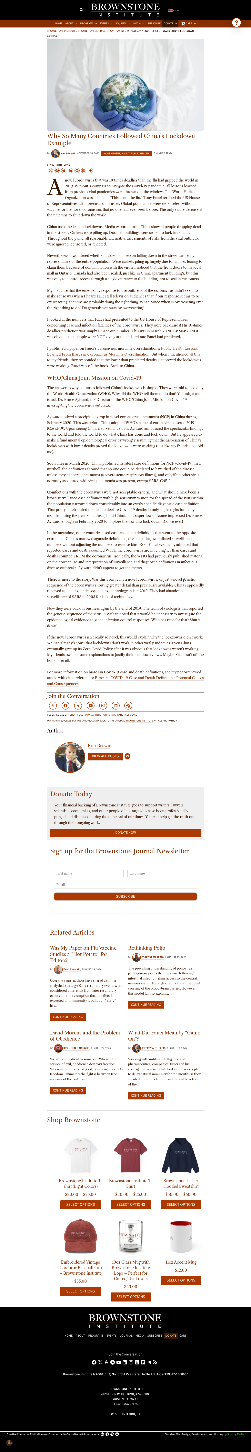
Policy (125, 154)
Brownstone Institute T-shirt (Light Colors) (80, 1183)
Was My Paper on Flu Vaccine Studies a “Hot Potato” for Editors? (83, 954)
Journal (126, 1335)
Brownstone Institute (61, 31)
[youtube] (119, 1362)
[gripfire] (107, 1362)
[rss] (156, 1362)
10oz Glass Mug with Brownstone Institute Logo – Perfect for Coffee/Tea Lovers (131, 1270)
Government (116, 31)
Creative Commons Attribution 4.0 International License (103, 715)
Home (69, 1335)
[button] (81, 10)
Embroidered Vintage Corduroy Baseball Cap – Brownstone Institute (80, 1268)
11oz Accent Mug (181, 1262)
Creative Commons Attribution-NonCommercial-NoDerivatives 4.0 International (53, 1434)
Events (112, 1335)
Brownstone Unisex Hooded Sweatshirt (181, 1183)
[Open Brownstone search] (236, 22)
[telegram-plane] (150, 1362)
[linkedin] (125, 1362)
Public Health (140, 154)
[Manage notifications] (9, 1443)
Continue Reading (68, 1016)
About (80, 1335)
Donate (170, 1335)
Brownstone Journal (92, 31)
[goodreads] (138, 1362)
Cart (182, 1335)
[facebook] (95, 1362)
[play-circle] (113, 1362)
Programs (96, 1335)
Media (140, 1335)
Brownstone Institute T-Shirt (131, 1183)
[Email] (127, 756)
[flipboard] (144, 1362)
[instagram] (132, 1362)
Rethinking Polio (146, 948)
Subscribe (125, 896)
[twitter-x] (101, 1362)
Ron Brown (99, 745)
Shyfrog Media (235, 1434)
